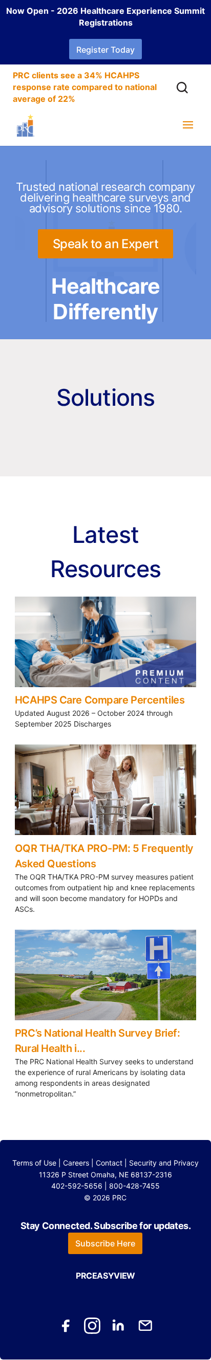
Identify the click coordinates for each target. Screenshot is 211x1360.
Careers (76, 1162)
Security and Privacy (164, 1162)
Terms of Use (34, 1162)
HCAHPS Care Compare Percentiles (99, 700)
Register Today (105, 50)
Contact (109, 1162)
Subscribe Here (105, 1243)
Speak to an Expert (106, 243)
